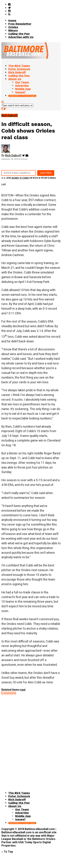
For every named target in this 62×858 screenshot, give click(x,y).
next (22, 689)
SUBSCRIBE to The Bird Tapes (22, 96)
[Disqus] (31, 738)
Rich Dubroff (13, 155)
